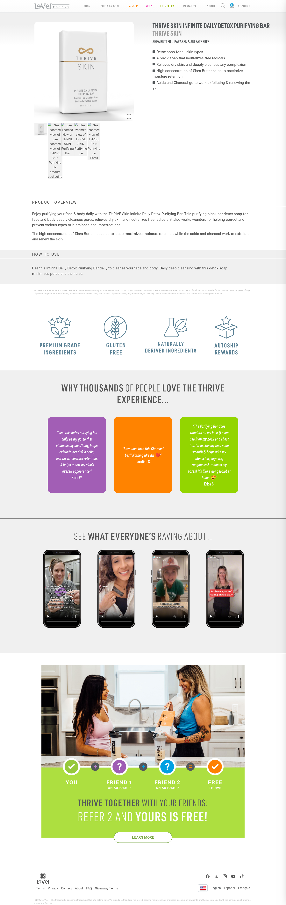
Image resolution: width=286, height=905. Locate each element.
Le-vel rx (167, 6)
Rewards (189, 6)
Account (244, 6)
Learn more (143, 837)
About (79, 888)
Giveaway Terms (106, 888)
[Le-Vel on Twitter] (216, 876)
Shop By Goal (110, 6)
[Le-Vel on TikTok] (242, 876)
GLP (133, 6)
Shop (87, 6)
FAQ (89, 888)
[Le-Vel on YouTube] (233, 876)
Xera (149, 6)
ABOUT (211, 6)
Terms (40, 888)
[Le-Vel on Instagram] (225, 876)
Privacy (53, 888)
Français (244, 888)
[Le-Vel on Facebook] (207, 876)
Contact (66, 888)
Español (229, 888)
